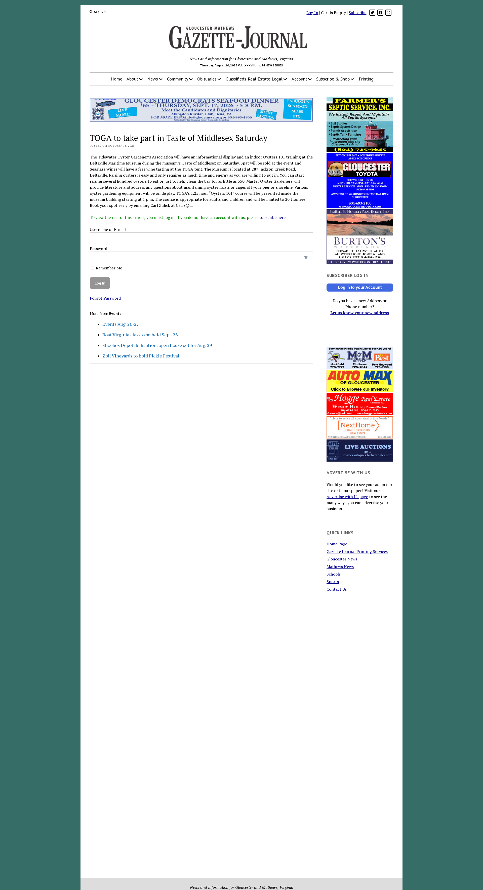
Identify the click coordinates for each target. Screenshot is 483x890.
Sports (333, 581)
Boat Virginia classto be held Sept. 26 (140, 335)
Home (116, 79)
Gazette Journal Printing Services (357, 551)
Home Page (337, 544)
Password (98, 248)
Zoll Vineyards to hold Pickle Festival (140, 356)
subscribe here (272, 217)
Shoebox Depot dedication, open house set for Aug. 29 (157, 345)
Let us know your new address (359, 312)
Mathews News (340, 566)
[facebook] (380, 13)
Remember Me (108, 268)
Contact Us (337, 589)
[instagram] (388, 13)
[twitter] (372, 13)
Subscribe (357, 12)
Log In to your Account (360, 287)
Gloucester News (342, 559)
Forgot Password (105, 298)
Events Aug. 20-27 (120, 324)
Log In (312, 12)
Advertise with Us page (347, 496)
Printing (366, 79)
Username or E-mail (108, 229)
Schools (334, 574)
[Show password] (306, 257)
